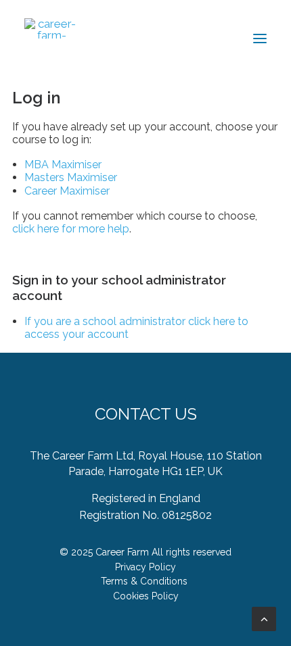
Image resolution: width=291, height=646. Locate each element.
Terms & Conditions (144, 581)
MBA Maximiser (63, 164)
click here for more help (70, 228)
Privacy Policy (145, 567)
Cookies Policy (146, 596)
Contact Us (146, 414)
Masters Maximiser (70, 177)
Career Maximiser (67, 190)
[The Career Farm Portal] (51, 28)
